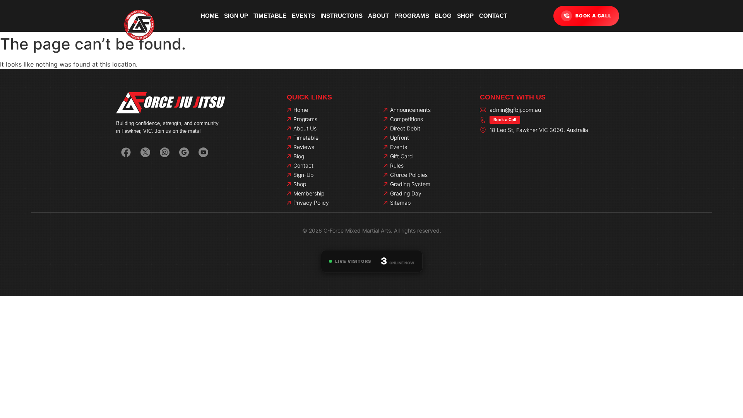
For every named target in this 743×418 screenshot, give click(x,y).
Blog (443, 15)
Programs (411, 15)
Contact (493, 15)
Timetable (269, 15)
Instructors (341, 15)
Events (303, 15)
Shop (465, 15)
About (378, 15)
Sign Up (236, 15)
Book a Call (504, 119)
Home (210, 15)
